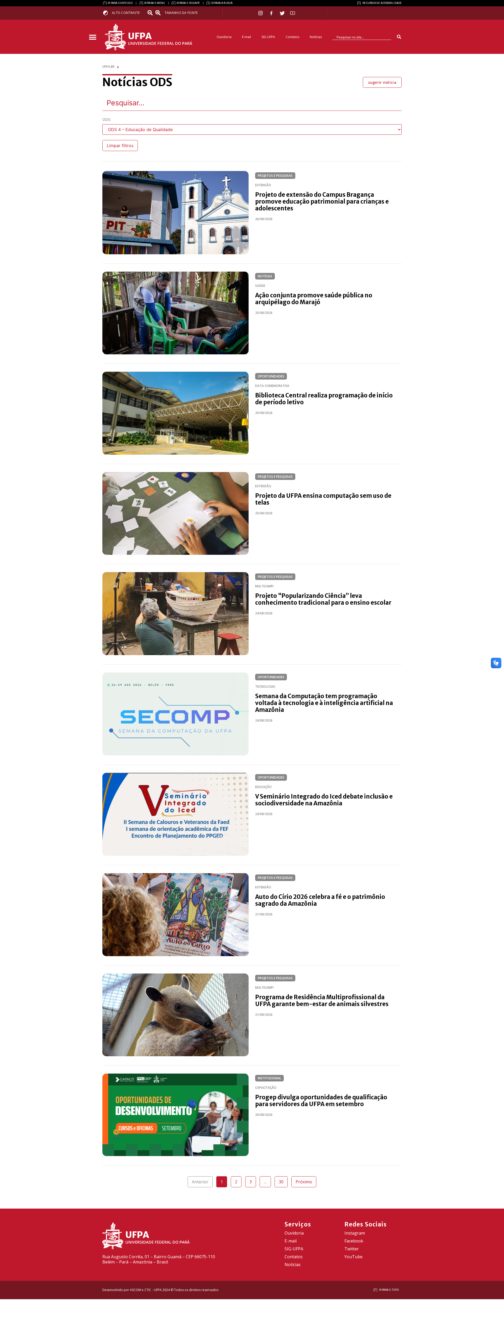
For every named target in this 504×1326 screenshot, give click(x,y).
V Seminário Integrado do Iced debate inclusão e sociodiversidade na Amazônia (324, 800)
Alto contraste (126, 13)
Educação (263, 787)
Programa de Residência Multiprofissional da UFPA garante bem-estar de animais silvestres (321, 1000)
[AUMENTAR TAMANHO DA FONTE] (160, 12)
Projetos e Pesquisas (275, 175)
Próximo (304, 1182)
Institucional (269, 1078)
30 (283, 1180)
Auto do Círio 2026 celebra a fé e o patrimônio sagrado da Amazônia (320, 900)
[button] (92, 37)
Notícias (316, 37)
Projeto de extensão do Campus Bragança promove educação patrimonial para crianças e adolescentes (322, 201)
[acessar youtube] (293, 13)
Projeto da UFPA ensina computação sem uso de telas (323, 499)
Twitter (351, 1249)
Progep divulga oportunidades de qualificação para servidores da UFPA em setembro (321, 1101)
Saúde (260, 285)
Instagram (354, 1233)
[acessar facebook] (272, 13)
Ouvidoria (224, 37)
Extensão (263, 185)
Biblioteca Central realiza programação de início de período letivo (324, 399)
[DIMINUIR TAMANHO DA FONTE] (151, 12)
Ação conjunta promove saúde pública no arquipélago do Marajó (313, 299)
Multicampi (264, 586)
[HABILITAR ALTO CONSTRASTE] (107, 12)
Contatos (292, 37)
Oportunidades (271, 376)
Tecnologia (265, 686)
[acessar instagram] (261, 13)
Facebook (353, 1241)
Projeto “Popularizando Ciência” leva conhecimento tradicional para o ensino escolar (323, 599)
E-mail (246, 37)
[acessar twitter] (282, 13)
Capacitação (265, 1087)
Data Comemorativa (272, 386)
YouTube (353, 1257)
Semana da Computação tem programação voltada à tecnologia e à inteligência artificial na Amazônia (324, 702)
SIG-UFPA (268, 37)
